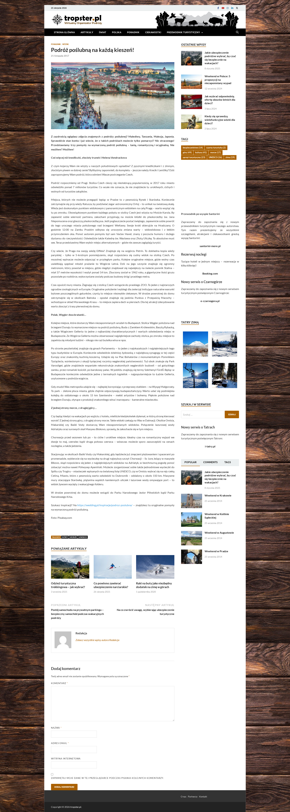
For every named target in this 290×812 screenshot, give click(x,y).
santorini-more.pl (210, 246)
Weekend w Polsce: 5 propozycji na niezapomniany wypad (218, 80)
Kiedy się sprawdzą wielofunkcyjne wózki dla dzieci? (220, 120)
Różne (65, 44)
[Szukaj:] (210, 414)
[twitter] (237, 8)
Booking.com (210, 273)
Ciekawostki (153, 32)
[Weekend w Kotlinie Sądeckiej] (191, 514)
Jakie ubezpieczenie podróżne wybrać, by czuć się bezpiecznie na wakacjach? (220, 57)
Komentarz (59, 683)
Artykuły (87, 32)
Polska (116, 32)
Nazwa (56, 727)
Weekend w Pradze (216, 551)
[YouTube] (223, 8)
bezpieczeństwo (193, 147)
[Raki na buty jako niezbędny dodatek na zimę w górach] (155, 567)
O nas (183, 796)
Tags (227, 462)
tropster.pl (75, 806)
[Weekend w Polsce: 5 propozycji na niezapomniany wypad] (191, 76)
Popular (190, 462)
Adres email (60, 743)
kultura (201, 152)
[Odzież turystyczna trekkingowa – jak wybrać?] (70, 567)
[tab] (190, 462)
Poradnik (133, 32)
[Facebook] (218, 8)
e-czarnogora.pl (210, 300)
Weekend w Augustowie (219, 532)
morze (73, 537)
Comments (210, 462)
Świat (102, 32)
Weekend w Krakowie (218, 495)
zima (230, 157)
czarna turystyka (216, 147)
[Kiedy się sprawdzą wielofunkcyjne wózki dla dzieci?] (191, 116)
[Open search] (237, 32)
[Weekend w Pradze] (191, 551)
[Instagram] (228, 8)
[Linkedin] (232, 8)
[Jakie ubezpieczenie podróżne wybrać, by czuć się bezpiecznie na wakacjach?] (191, 52)
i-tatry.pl (210, 446)
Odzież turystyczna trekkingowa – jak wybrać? (68, 585)
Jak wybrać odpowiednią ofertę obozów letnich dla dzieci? (220, 100)
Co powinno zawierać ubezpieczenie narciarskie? (111, 585)
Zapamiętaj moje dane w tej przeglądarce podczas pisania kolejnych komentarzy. (107, 778)
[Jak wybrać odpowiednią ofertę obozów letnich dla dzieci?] (191, 96)
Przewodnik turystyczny (183, 32)
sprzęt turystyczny (194, 157)
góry (65, 537)
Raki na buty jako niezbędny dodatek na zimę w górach (154, 585)
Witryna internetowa (66, 758)
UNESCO (83, 537)
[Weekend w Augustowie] (191, 532)
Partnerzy (193, 796)
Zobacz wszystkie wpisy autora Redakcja (97, 639)
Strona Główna (64, 32)
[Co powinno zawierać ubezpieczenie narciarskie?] (113, 567)
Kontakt (203, 796)
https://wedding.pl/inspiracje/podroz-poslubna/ (104, 505)
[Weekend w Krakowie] (191, 495)
